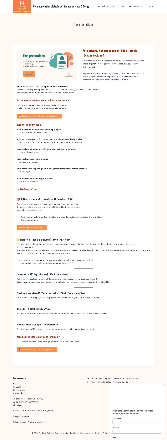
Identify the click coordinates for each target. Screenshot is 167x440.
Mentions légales (120, 382)
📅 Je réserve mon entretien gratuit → (37, 349)
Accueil (101, 6)
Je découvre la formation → (32, 227)
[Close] (164, 384)
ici (54, 410)
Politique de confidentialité (99, 382)
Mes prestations (136, 6)
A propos (111, 6)
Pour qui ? (122, 6)
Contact (149, 6)
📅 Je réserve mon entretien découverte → (39, 116)
